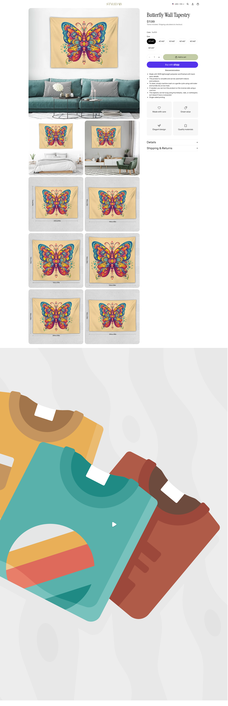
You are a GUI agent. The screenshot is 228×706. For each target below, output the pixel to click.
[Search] (187, 4)
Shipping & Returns (159, 148)
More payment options (172, 70)
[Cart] (197, 4)
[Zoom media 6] (55, 260)
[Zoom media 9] (112, 316)
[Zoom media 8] (55, 316)
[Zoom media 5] (112, 204)
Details (151, 142)
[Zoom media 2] (55, 148)
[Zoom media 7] (112, 260)
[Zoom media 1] (84, 63)
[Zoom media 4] (55, 204)
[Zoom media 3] (112, 148)
